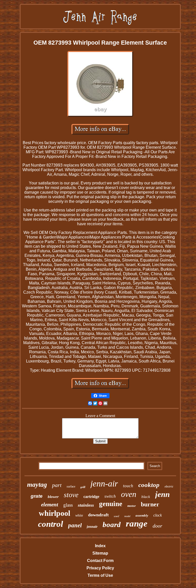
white (79, 515)
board (112, 524)
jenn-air (104, 483)
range (137, 524)
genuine (110, 504)
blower (53, 497)
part (57, 485)
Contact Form (100, 560)
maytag (37, 484)
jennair (92, 527)
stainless (86, 505)
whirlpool (54, 513)
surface (71, 486)
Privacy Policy (100, 568)
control (50, 524)
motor (131, 506)
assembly (142, 515)
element (49, 505)
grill (82, 487)
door (157, 526)
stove (71, 495)
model (127, 516)
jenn (162, 494)
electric (169, 486)
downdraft (98, 514)
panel (75, 525)
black (145, 497)
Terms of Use (100, 575)
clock (157, 515)
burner (150, 504)
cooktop (149, 484)
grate (37, 496)
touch (128, 485)
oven (128, 494)
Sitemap (100, 553)
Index (100, 546)
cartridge (91, 496)
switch (110, 496)
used (116, 516)
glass (68, 505)
